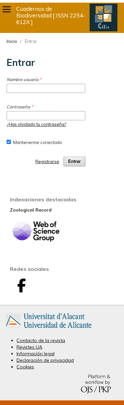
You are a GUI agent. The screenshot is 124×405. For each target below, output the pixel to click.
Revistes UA (29, 347)
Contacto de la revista (41, 340)
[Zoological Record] (36, 240)
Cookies (25, 367)
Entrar (74, 161)
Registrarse (47, 161)
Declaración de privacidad (45, 360)
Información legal (36, 354)
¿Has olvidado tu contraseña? (36, 124)
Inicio (12, 41)
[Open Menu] (6, 9)
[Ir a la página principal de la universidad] (48, 329)
